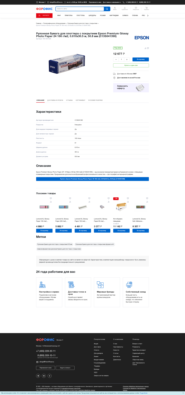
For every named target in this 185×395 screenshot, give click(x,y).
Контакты (116, 356)
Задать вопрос (65, 368)
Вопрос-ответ (137, 343)
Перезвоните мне (95, 2)
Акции (96, 343)
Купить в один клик (131, 65)
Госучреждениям (99, 363)
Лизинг (96, 356)
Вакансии (135, 356)
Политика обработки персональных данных (136, 386)
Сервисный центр (138, 353)
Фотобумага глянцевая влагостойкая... (118, 221)
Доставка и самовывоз (111, 2)
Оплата (96, 350)
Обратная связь (138, 359)
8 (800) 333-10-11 (144, 2)
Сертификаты (118, 347)
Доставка (97, 347)
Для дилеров (98, 353)
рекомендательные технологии (71, 388)
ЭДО (95, 372)
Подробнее (143, 393)
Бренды (96, 369)
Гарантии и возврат (139, 350)
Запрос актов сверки (101, 375)
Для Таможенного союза (138, 363)
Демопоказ (117, 359)
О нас (115, 343)
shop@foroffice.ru (56, 2)
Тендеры (97, 366)
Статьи (115, 353)
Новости (116, 350)
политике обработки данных (86, 390)
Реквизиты (136, 347)
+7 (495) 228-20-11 (132, 2)
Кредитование (99, 359)
